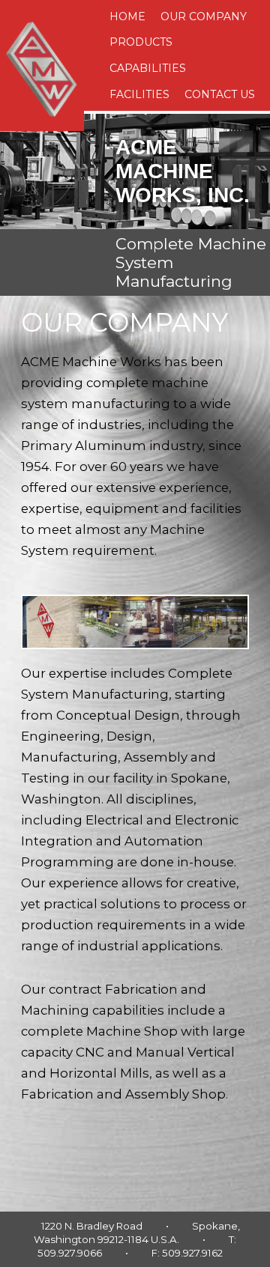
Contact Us (219, 94)
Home (128, 16)
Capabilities (148, 68)
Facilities (140, 94)
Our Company (203, 16)
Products (141, 42)
